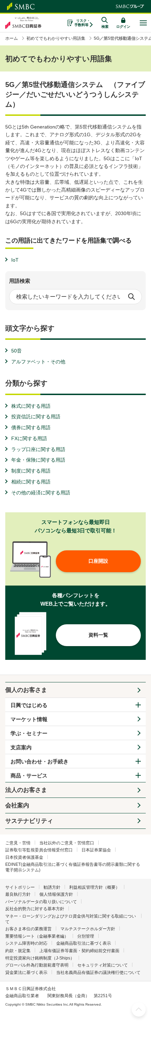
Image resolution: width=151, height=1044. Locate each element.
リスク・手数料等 (82, 23)
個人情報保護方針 (56, 894)
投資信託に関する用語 (35, 416)
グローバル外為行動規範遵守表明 (36, 965)
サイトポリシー (20, 887)
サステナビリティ (29, 821)
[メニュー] (143, 23)
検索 (131, 296)
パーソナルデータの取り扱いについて (41, 901)
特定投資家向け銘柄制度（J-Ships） (39, 958)
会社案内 (17, 805)
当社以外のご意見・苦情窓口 (66, 842)
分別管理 (85, 936)
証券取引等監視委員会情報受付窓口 (39, 850)
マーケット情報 (29, 719)
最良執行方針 (18, 894)
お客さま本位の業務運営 (28, 928)
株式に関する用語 (31, 406)
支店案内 (21, 747)
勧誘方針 (52, 887)
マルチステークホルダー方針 (87, 928)
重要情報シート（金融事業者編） (36, 936)
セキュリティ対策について (102, 965)
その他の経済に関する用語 (40, 492)
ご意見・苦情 (18, 842)
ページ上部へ (139, 1009)
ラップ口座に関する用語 (38, 449)
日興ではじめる (29, 705)
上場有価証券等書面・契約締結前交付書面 (79, 950)
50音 (16, 351)
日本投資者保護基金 (24, 857)
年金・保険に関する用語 (38, 460)
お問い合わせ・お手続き (39, 761)
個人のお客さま (26, 690)
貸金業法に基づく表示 (26, 972)
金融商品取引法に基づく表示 (83, 943)
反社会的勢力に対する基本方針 (34, 908)
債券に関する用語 (31, 427)
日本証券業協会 (96, 850)
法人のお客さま (26, 790)
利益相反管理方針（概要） (94, 887)
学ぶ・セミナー (29, 733)
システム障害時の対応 (26, 943)
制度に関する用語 (31, 471)
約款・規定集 (18, 950)
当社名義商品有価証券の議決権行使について (98, 972)
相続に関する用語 (31, 482)
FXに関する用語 (29, 438)
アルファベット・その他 (38, 361)
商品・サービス (29, 776)
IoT (15, 260)
